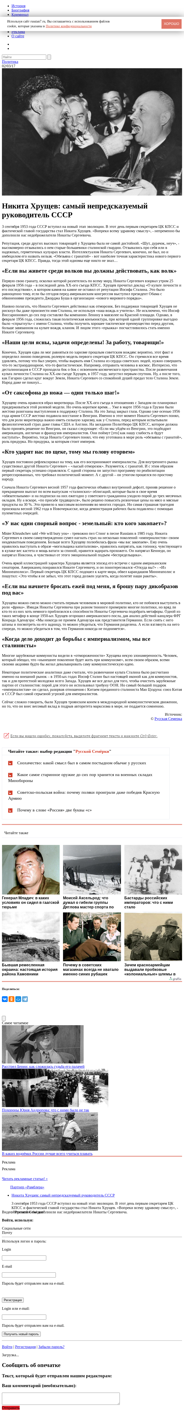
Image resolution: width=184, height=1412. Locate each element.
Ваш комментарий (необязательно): (39, 1385)
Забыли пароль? (51, 1347)
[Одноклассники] (11, 999)
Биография (20, 10)
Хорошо (171, 24)
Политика (10, 62)
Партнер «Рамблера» (27, 1187)
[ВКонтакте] (5, 999)
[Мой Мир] (18, 999)
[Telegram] (25, 999)
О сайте (18, 36)
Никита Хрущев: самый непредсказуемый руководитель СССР (63, 1195)
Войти (7, 1347)
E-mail (7, 1266)
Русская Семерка (168, 719)
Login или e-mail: (15, 1308)
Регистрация (25, 1347)
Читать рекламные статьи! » (25, 1179)
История (18, 6)
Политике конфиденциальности (69, 26)
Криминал (20, 14)
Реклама (18, 32)
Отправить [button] (11, 1408)
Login (6, 1249)
